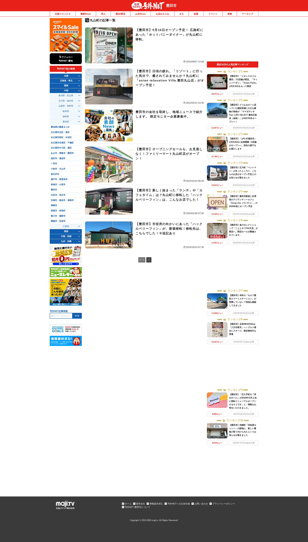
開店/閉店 (120, 14)
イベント (212, 14)
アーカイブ (247, 14)
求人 (103, 14)
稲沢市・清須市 (58, 158)
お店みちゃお (162, 14)
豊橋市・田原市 (58, 221)
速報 (229, 14)
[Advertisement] (232, 40)
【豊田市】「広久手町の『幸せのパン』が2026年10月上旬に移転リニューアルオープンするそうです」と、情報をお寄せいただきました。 (243, 401)
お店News (140, 14)
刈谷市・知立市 (58, 195)
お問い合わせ (201, 503)
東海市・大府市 (58, 184)
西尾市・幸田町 (58, 211)
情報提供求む (156, 503)
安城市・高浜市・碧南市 (62, 200)
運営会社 (140, 503)
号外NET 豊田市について (137, 507)
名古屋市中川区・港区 (61, 148)
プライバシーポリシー (223, 503)
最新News (86, 14)
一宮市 (54, 163)
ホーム (128, 503)
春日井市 (55, 174)
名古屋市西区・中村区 (61, 137)
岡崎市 (54, 205)
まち (181, 14)
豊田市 (171, 6)
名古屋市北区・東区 (60, 132)
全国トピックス (63, 14)
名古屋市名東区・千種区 (62, 143)
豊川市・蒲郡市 (58, 216)
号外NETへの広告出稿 (178, 503)
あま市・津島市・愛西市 (62, 153)
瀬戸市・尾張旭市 (59, 179)
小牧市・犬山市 (58, 169)
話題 (196, 14)
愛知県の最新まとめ (60, 127)
